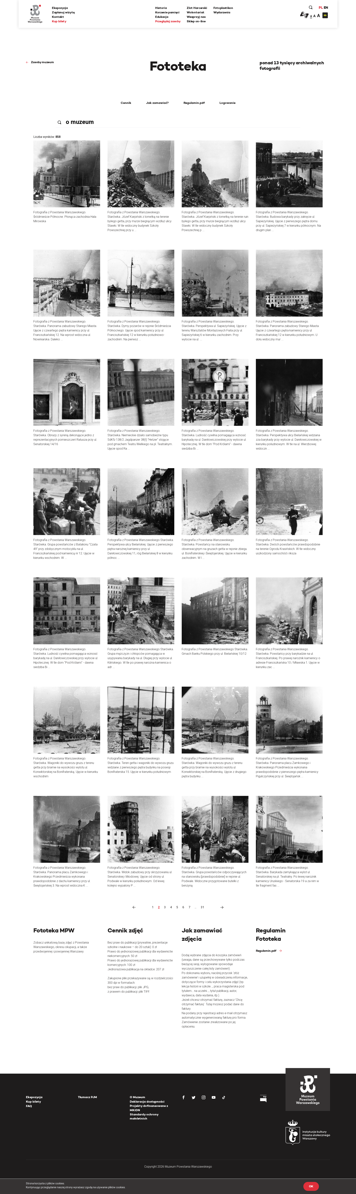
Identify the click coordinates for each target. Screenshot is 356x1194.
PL (321, 7)
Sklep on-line (196, 21)
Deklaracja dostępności (147, 1102)
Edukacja (161, 17)
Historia (161, 8)
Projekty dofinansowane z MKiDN (149, 1108)
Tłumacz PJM (87, 1097)
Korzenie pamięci (167, 12)
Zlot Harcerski (197, 8)
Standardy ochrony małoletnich (144, 1116)
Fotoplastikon (223, 8)
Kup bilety (59, 21)
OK (311, 1186)
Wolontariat (195, 12)
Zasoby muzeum (42, 62)
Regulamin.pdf (266, 951)
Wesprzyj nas (196, 17)
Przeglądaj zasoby (168, 21)
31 (202, 907)
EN (326, 7)
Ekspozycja (60, 8)
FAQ (29, 1106)
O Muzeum (137, 1097)
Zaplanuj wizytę (63, 12)
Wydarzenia (221, 12)
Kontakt (58, 17)
